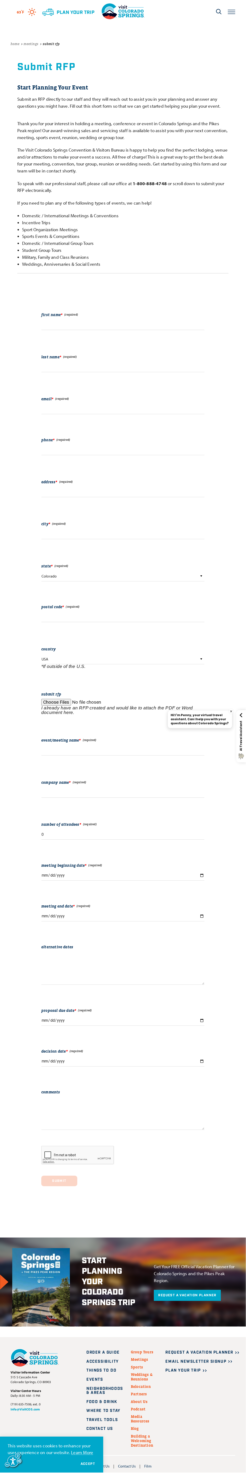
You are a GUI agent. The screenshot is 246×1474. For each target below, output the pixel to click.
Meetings (139, 1359)
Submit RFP (51, 694)
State (46, 566)
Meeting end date (57, 906)
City (44, 524)
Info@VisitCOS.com (25, 1409)
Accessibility (102, 1361)
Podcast (138, 1409)
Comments (50, 1092)
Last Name (50, 357)
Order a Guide (103, 1352)
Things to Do (101, 1370)
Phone (47, 440)
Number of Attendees (60, 824)
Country (48, 649)
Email (46, 399)
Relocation (141, 1386)
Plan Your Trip (183, 1370)
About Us (139, 1401)
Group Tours (142, 1352)
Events (94, 1379)
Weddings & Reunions (142, 1376)
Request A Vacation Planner (187, 1295)
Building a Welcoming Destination (142, 1440)
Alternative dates (57, 947)
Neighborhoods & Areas (104, 1391)
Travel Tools (102, 1419)
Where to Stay (103, 1410)
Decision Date (53, 1051)
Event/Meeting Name (60, 740)
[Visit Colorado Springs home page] (122, 11)
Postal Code (51, 607)
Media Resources (140, 1418)
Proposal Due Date (57, 1010)
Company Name (55, 782)
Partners (139, 1394)
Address (48, 482)
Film (147, 1466)
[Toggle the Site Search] (219, 11)
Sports (137, 1367)
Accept (88, 1464)
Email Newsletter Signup (195, 1361)
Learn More (82, 1452)
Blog (135, 1428)
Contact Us (99, 1428)
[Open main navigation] (231, 11)
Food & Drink (101, 1401)
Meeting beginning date (63, 865)
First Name (51, 315)
